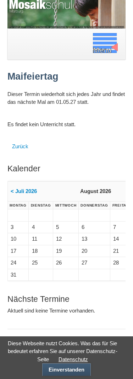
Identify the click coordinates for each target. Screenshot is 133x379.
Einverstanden (66, 370)
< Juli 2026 (24, 191)
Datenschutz (73, 359)
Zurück (20, 146)
